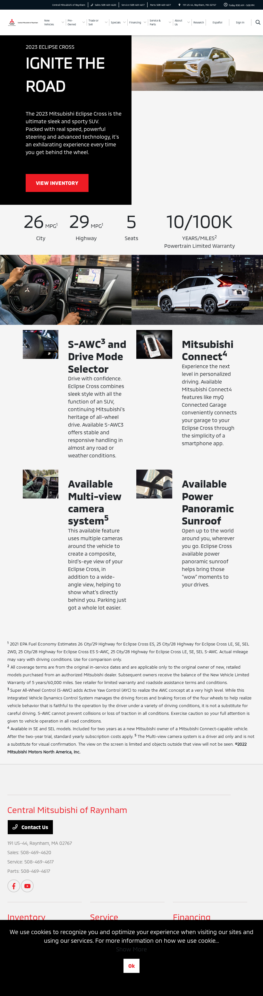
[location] (179, 5)
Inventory (26, 917)
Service (104, 917)
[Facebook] (13, 885)
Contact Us (34, 827)
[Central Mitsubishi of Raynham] (23, 22)
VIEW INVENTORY (57, 183)
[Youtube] (27, 885)
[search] (258, 22)
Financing (192, 917)
